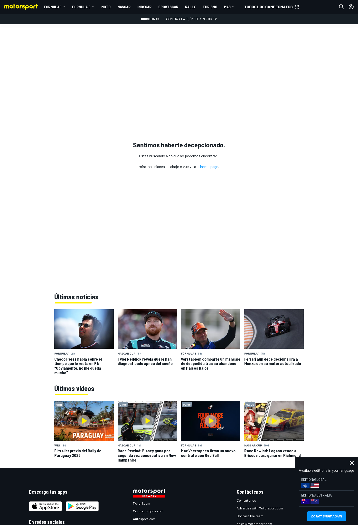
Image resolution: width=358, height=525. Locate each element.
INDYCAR (144, 6)
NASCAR (124, 6)
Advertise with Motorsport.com (260, 508)
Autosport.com (144, 519)
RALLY (190, 6)
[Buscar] (341, 7)
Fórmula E (81, 6)
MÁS (227, 6)
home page (209, 166)
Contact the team (250, 516)
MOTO (106, 6)
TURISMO (210, 6)
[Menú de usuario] (351, 7)
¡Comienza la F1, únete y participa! (191, 19)
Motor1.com (141, 503)
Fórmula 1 (52, 6)
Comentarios (246, 500)
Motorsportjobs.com (148, 511)
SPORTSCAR (168, 6)
